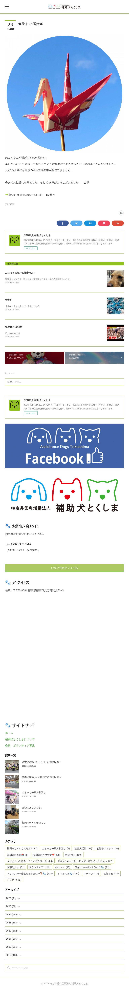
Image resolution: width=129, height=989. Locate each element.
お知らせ (111, 873)
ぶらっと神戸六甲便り (34, 792)
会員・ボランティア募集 (20, 745)
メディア (91, 873)
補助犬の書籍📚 (17, 854)
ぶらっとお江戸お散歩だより (20, 272)
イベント (62, 867)
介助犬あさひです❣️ (46, 854)
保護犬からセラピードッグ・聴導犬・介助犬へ (85, 861)
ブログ (14, 879)
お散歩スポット (108, 848)
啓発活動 (73, 854)
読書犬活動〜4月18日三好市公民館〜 (41, 777)
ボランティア (39, 867)
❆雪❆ (8, 299)
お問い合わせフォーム (64, 567)
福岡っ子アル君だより (34, 822)
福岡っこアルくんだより (22, 848)
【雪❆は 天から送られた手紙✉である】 (23, 306)
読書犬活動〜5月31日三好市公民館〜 (41, 762)
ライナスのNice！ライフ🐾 (92, 867)
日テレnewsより (12, 333)
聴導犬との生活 (13, 326)
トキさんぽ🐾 (68, 873)
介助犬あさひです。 (32, 807)
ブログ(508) (9, 204)
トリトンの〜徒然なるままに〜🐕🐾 (30, 873)
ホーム (9, 733)
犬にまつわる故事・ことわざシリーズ (30, 861)
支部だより (16, 867)
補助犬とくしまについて (20, 739)
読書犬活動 (83, 848)
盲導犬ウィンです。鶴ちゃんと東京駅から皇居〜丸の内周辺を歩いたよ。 (38, 279)
